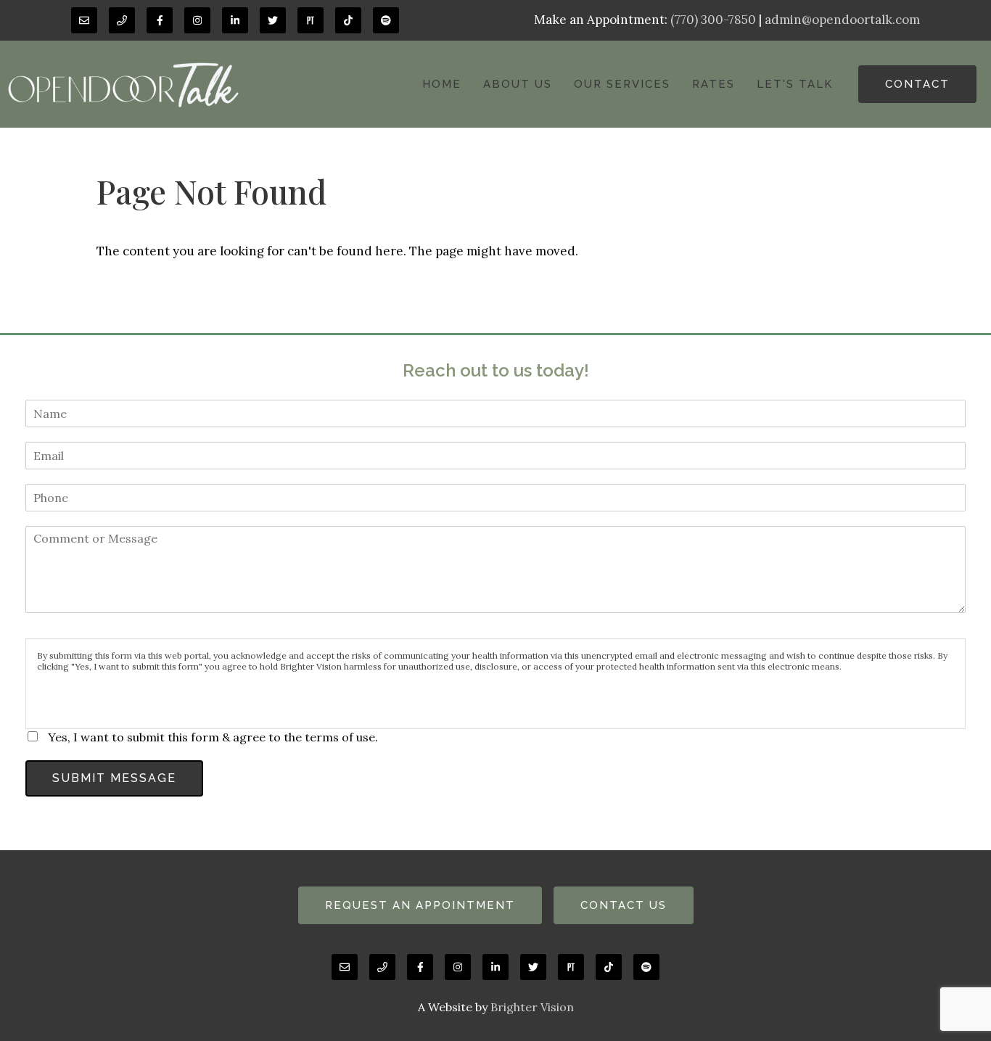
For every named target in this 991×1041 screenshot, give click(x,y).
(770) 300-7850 (713, 20)
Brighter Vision (532, 1007)
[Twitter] (273, 20)
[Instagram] (197, 20)
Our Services (622, 84)
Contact (917, 84)
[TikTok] (348, 20)
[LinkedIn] (235, 20)
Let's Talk (795, 84)
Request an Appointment (420, 905)
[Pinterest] (310, 20)
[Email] (84, 20)
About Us (517, 84)
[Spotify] (386, 20)
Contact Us (623, 905)
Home (441, 84)
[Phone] (122, 20)
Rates (713, 84)
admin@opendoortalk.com (842, 20)
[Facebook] (160, 20)
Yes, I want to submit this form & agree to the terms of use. (213, 737)
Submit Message (114, 778)
